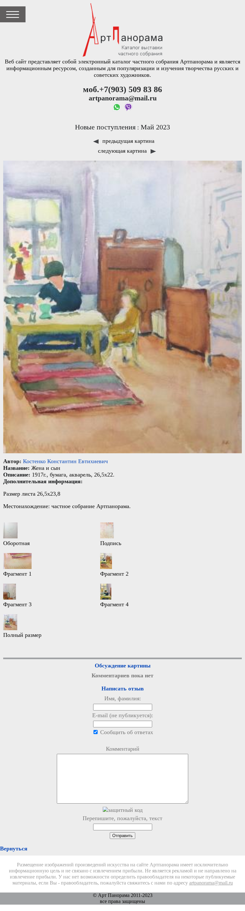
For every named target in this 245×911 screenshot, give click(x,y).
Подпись (110, 543)
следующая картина (123, 151)
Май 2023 (155, 127)
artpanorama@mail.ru (211, 883)
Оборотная (16, 543)
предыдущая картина (127, 141)
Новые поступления (105, 127)
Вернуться (13, 848)
